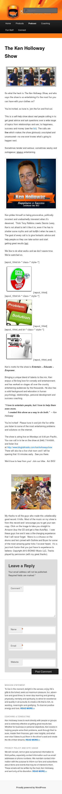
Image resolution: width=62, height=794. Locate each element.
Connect (22, 29)
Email (16, 645)
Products (20, 23)
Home (8, 23)
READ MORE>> (27, 708)
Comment (16, 588)
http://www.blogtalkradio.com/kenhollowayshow (29, 447)
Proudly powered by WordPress (31, 787)
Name (16, 629)
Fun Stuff (9, 29)
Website (15, 661)
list (34, 128)
